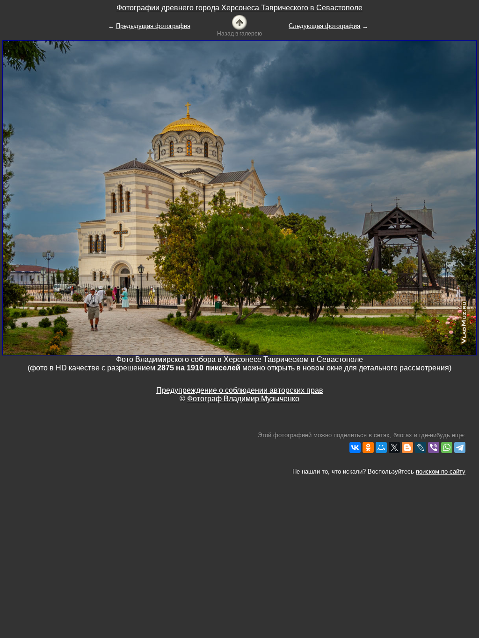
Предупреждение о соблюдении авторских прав (239, 390)
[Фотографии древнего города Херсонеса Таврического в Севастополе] (239, 22)
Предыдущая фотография (153, 25)
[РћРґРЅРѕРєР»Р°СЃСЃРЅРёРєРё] (368, 447)
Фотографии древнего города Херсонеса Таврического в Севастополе (239, 8)
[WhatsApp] (446, 447)
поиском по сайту (440, 471)
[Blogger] (407, 447)
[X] (394, 447)
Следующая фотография (324, 25)
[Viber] (433, 447)
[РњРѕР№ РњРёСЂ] (381, 447)
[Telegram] (459, 447)
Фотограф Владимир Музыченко (243, 399)
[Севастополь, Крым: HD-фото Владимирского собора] (239, 197)
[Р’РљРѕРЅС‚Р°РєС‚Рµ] (355, 447)
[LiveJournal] (420, 447)
